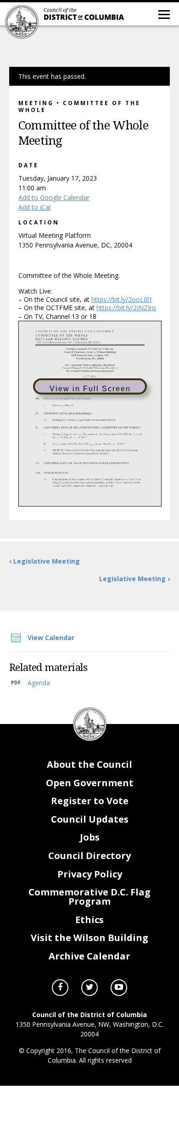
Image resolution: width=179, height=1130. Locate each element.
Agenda (39, 682)
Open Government (90, 783)
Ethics (89, 919)
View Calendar (51, 637)
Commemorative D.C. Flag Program (89, 896)
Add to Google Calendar (54, 197)
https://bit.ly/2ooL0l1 (121, 299)
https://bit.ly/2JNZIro (126, 307)
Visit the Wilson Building (89, 937)
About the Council (89, 764)
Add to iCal (34, 207)
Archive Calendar (89, 956)
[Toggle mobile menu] (163, 14)
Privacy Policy (89, 874)
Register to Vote (90, 801)
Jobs (90, 837)
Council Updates (90, 819)
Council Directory (89, 855)
